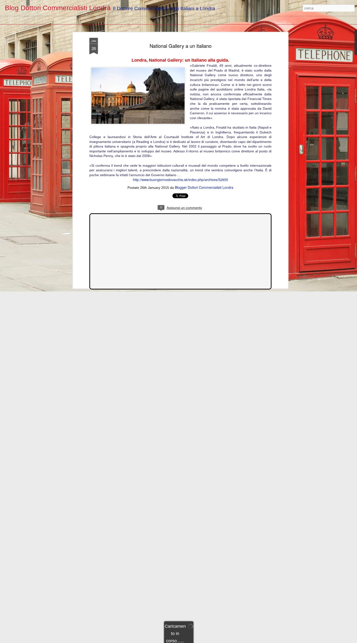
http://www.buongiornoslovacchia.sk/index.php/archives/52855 (180, 179)
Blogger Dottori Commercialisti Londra (204, 187)
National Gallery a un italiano (181, 45)
